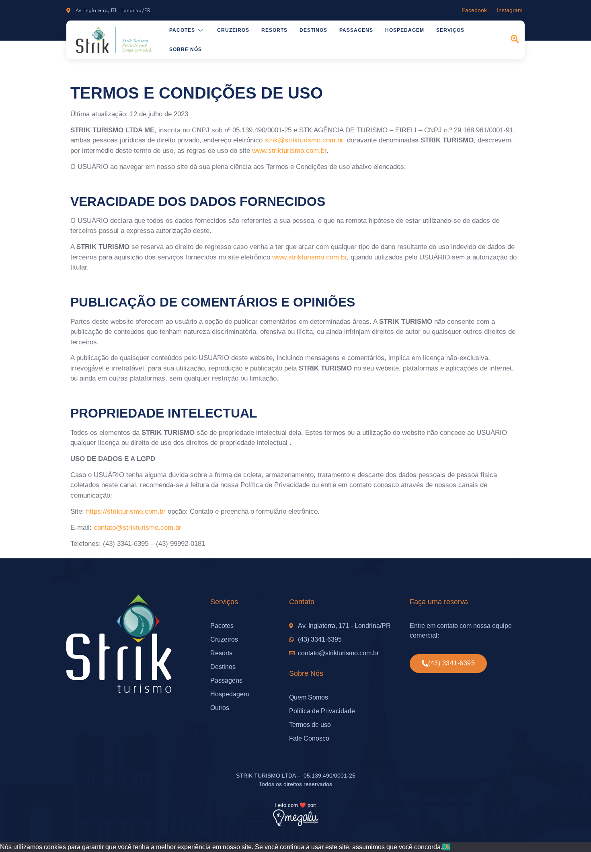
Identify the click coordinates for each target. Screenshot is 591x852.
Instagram (510, 10)
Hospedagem (404, 30)
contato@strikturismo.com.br (137, 527)
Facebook (474, 10)
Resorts (274, 30)
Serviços (450, 30)
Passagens (356, 30)
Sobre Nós (185, 49)
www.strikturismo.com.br (289, 150)
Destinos (313, 30)
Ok (446, 847)
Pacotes (182, 30)
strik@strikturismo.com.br (304, 140)
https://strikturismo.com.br (126, 511)
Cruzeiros (233, 30)
